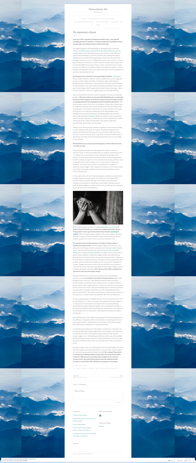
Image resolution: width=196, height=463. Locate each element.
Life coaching (114, 22)
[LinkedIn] (100, 415)
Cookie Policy (25, 460)
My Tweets (101, 426)
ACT (74, 368)
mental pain (91, 368)
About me (84, 18)
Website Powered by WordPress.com (83, 453)
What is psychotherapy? (107, 18)
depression (117, 76)
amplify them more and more (108, 227)
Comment (117, 402)
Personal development (102, 22)
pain (97, 368)
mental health (82, 365)
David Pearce (92, 116)
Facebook (75, 443)
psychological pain (104, 368)
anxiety (78, 368)
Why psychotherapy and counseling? (84, 22)
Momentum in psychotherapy (80, 415)
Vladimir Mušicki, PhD (98, 9)
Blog (121, 22)
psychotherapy (113, 368)
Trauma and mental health (79, 424)
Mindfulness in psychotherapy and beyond (80, 376)
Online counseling (94, 18)
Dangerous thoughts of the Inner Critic (116, 376)
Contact (98, 25)
